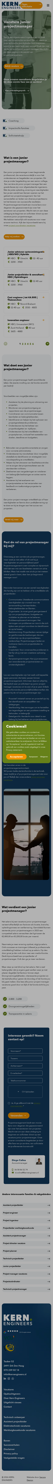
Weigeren (44, 757)
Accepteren (16, 757)
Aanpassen (33, 757)
